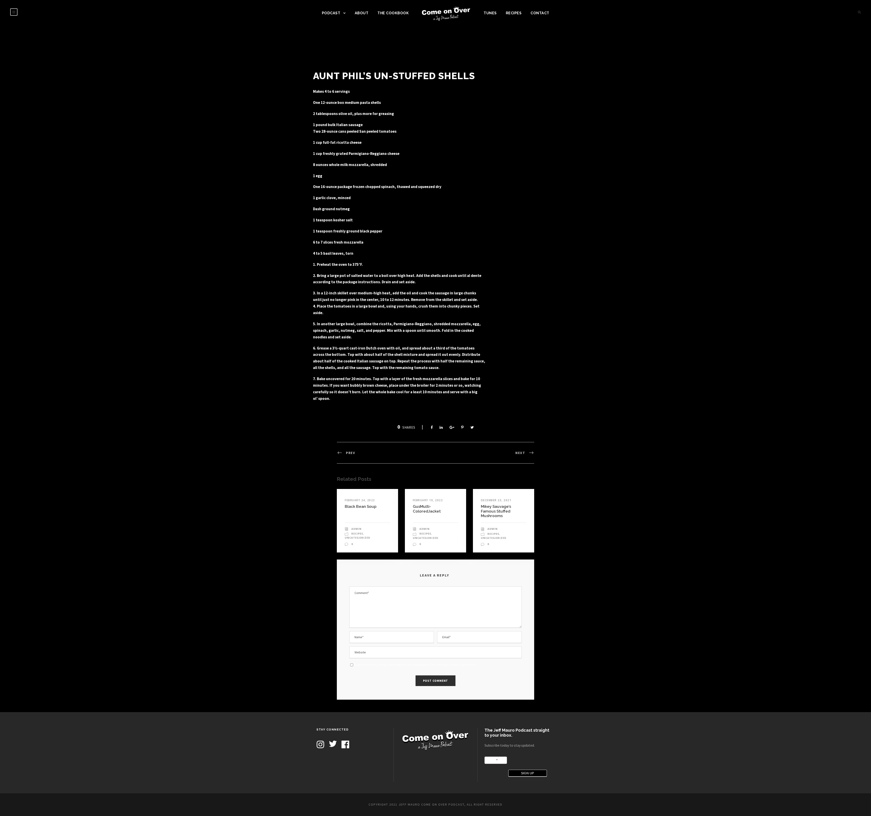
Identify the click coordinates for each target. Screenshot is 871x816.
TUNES (490, 13)
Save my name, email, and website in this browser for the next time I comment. (415, 664)
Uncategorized (357, 537)
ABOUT (362, 13)
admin (356, 528)
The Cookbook (393, 13)
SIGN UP (527, 773)
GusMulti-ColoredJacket (427, 508)
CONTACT (540, 13)
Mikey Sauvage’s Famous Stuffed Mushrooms (496, 511)
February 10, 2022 (428, 500)
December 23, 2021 (496, 500)
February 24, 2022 (360, 500)
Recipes (514, 13)
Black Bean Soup (361, 506)
